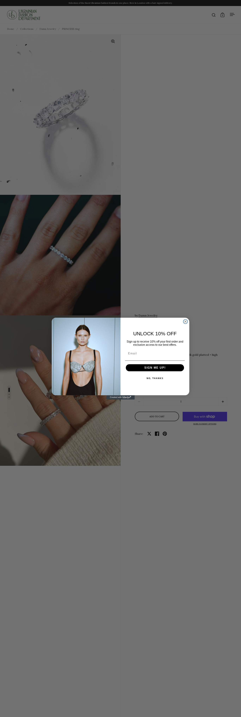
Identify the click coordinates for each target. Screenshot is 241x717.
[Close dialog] (185, 321)
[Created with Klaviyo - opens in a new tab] (120, 397)
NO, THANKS (155, 378)
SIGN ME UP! (155, 367)
